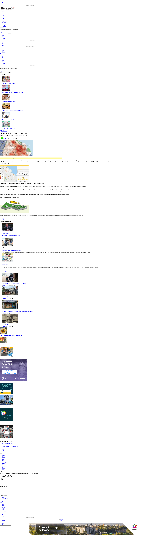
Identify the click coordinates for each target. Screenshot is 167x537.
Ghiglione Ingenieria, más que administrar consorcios (11, 119)
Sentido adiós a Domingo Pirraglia (8, 324)
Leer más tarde (3, 3)
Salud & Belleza (4, 22)
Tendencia (3, 16)
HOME (3, 18)
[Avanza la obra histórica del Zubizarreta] (84, 291)
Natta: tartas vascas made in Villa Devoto (7, 445)
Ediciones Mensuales (5, 264)
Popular (3, 15)
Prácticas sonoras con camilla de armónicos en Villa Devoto (12, 110)
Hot (2, 51)
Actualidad (3, 233)
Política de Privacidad (5, 498)
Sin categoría (3, 468)
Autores (3, 35)
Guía (2, 1)
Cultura (3, 460)
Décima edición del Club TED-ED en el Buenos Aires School (12, 92)
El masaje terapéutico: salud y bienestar (9, 101)
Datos (2, 2)
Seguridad (3, 466)
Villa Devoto (3, 469)
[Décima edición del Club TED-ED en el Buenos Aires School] (84, 88)
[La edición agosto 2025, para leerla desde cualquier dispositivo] (84, 257)
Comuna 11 (7, 233)
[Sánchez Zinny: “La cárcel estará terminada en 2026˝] (84, 227)
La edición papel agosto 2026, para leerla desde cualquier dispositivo (14, 128)
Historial (3, 37)
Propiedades (3, 508)
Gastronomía (5, 24)
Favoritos (3, 4)
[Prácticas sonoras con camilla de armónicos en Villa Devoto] (84, 106)
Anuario (3, 456)
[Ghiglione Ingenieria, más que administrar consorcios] (84, 115)
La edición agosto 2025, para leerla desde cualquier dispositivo (13, 265)
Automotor (3, 457)
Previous (1, 130)
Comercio (3, 23)
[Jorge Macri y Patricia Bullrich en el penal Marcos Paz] (84, 242)
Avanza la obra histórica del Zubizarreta (9, 296)
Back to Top (1, 501)
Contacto (3, 497)
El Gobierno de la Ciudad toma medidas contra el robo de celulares (14, 283)
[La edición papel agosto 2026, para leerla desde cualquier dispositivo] (84, 124)
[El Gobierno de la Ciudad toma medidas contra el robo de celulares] (84, 277)
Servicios (4, 26)
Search (9, 72)
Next (3, 130)
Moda (4, 25)
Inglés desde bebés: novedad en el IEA (8, 83)
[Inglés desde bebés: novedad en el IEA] (84, 79)
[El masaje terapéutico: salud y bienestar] (84, 97)
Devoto (3, 19)
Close (1, 502)
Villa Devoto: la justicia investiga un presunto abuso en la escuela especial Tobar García (17, 311)
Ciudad (3, 20)
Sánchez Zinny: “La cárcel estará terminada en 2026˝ (11, 235)
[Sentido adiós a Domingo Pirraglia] (84, 318)
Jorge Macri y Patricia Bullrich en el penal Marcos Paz (11, 250)
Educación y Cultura (4, 21)
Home (2, 496)
